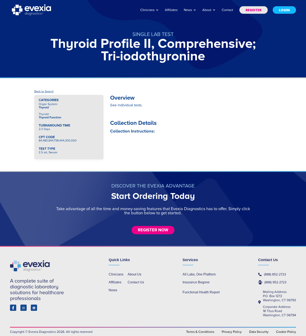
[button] (149, 12)
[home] (32, 10)
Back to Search (44, 91)
